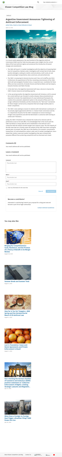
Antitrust (9, 15)
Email (7, 181)
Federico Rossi (17, 25)
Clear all (40, 191)
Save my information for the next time (18, 187)
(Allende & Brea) (27, 25)
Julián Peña (9, 25)
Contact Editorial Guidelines (46, 207)
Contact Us (28, 454)
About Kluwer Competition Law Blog (14, 454)
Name (8, 174)
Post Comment (51, 191)
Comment (8, 160)
